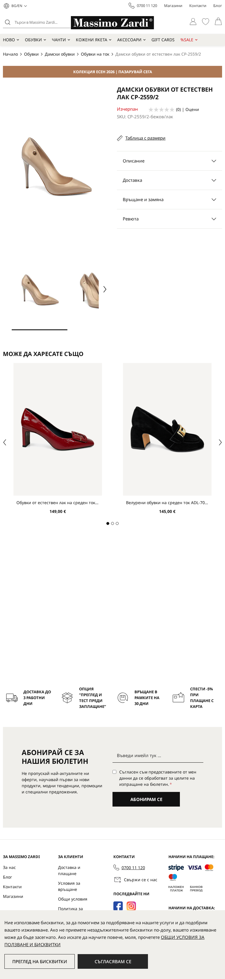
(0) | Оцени (187, 109)
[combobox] (48, 22)
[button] (19, 6)
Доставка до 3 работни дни (37, 697)
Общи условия (72, 899)
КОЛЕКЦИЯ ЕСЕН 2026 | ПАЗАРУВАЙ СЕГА (112, 71)
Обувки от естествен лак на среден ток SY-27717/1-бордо (57, 502)
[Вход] (193, 21)
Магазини (173, 5)
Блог (217, 5)
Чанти (59, 39)
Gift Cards (163, 39)
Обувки (33, 39)
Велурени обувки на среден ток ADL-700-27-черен (167, 502)
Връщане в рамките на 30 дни (146, 697)
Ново (9, 39)
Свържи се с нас (140, 879)
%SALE (186, 39)
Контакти (197, 5)
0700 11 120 (147, 5)
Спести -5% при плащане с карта (202, 697)
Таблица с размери (145, 138)
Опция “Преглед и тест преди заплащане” (92, 697)
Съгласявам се (113, 961)
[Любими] (205, 21)
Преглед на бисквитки (39, 961)
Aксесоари (129, 39)
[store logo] (112, 22)
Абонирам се (146, 799)
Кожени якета (91, 39)
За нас (9, 867)
